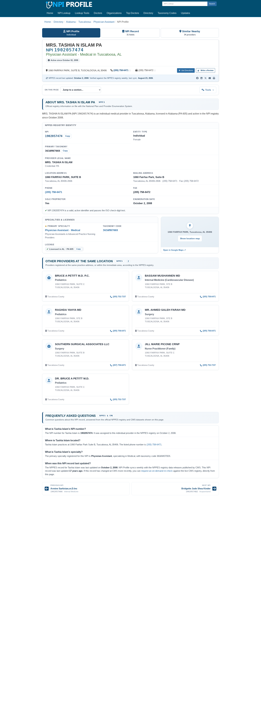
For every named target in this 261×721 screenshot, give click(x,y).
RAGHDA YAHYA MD (68, 309)
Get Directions (187, 70)
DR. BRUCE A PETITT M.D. (72, 378)
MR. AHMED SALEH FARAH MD (165, 309)
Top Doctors (132, 13)
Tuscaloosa (84, 22)
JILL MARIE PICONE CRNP (162, 344)
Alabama (71, 22)
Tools (208, 90)
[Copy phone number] (129, 70)
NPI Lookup (64, 13)
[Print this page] (214, 78)
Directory (148, 13)
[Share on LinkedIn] (201, 78)
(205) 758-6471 (120, 70)
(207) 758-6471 (119, 365)
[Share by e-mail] (210, 78)
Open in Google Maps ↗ (174, 250)
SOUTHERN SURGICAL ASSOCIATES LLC (82, 344)
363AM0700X (110, 230)
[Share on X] (205, 78)
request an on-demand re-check (157, 471)
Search (212, 4)
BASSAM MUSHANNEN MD (162, 275)
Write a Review (206, 70)
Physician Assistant (103, 22)
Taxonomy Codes (167, 13)
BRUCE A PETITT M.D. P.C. (72, 275)
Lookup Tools (82, 13)
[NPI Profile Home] (68, 4)
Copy (67, 136)
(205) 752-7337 (119, 296)
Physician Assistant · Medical (62, 230)
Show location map (190, 238)
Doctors (98, 13)
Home (50, 13)
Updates (185, 13)
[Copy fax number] (154, 70)
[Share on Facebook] (197, 78)
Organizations (114, 13)
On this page (52, 90)
